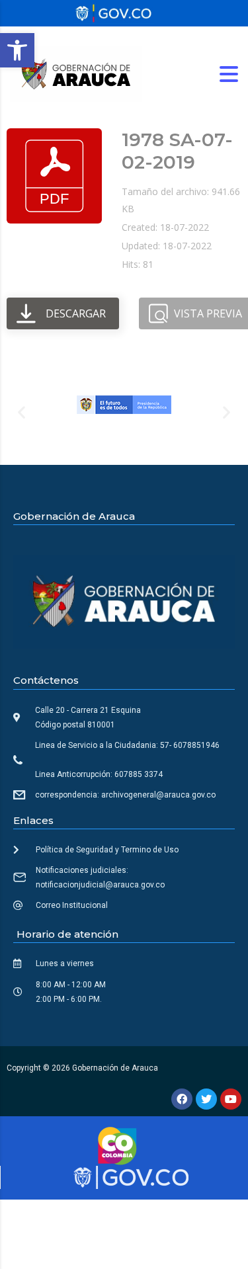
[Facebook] (181, 1099)
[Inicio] (76, 73)
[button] (17, 50)
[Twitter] (206, 1099)
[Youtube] (230, 1099)
